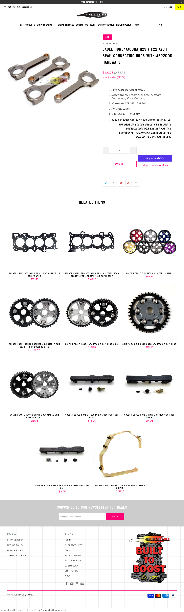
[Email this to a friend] (136, 183)
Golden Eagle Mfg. (23, 595)
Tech (92, 24)
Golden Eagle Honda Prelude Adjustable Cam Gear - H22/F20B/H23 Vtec (34, 312)
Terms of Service (105, 24)
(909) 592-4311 (27, 7)
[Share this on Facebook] (113, 183)
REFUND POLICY (15, 545)
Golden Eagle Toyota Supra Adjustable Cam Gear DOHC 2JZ (34, 383)
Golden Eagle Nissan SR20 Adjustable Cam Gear (149, 312)
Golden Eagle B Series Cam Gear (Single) (149, 242)
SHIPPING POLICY (15, 540)
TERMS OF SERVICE (16, 556)
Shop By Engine (45, 24)
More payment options (155, 165)
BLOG (67, 576)
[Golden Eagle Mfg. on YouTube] (9, 7)
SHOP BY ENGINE (73, 556)
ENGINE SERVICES (74, 561)
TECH (67, 551)
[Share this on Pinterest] (121, 183)
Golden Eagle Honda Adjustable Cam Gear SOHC (92, 312)
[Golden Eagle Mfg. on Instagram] (14, 7)
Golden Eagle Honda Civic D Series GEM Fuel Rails (149, 383)
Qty (105, 145)
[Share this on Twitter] (106, 183)
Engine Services (66, 24)
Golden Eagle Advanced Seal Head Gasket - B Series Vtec (34, 242)
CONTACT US (71, 571)
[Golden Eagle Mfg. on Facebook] (5, 7)
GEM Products (27, 24)
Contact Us (82, 24)
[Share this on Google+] (128, 183)
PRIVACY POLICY (15, 551)
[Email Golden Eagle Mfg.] (18, 7)
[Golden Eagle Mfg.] (92, 15)
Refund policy (123, 24)
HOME (68, 540)
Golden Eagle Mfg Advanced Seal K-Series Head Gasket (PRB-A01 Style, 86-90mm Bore (92, 242)
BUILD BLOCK (71, 566)
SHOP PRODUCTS (73, 545)
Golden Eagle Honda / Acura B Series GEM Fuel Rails (92, 383)
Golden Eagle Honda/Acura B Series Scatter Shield (120, 454)
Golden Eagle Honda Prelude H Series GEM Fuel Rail (62, 454)
